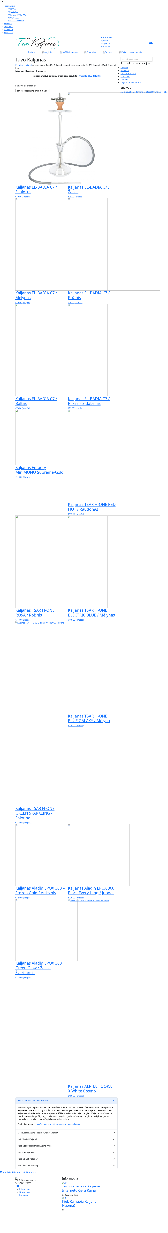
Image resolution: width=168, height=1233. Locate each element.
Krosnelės (91, 52)
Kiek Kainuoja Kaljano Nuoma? (79, 1203)
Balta (130, 92)
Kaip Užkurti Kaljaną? (28, 1158)
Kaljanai (32, 52)
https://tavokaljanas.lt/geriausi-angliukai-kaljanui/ (57, 1124)
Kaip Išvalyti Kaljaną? (27, 1139)
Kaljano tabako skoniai (131, 52)
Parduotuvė (9, 6)
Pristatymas (24, 1189)
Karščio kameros (70, 52)
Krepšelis (8, 23)
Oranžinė (156, 92)
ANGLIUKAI (13, 11)
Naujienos (8, 29)
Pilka (163, 92)
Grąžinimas (24, 1192)
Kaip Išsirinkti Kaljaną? (28, 1165)
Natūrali (148, 92)
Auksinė (124, 92)
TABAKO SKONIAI (16, 20)
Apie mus (8, 26)
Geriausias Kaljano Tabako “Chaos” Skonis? (38, 1132)
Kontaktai (8, 32)
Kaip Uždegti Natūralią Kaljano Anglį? (35, 1145)
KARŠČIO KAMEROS (17, 14)
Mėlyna (141, 92)
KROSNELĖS (13, 17)
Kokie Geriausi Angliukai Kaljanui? (33, 1100)
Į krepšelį (26, 196)
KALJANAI (12, 9)
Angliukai (48, 52)
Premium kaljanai (23, 65)
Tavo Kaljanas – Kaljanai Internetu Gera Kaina (81, 1188)
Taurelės (109, 52)
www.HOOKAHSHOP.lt (89, 76)
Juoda (135, 92)
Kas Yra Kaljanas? (26, 1152)
